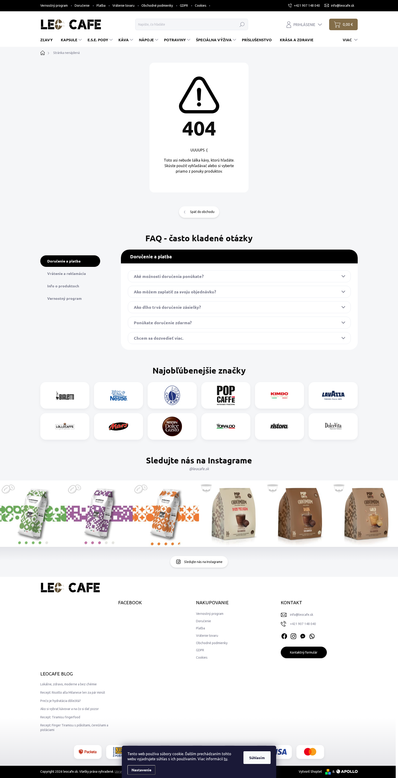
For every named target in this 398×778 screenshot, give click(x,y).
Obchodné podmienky (157, 5)
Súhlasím (257, 757)
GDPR (184, 5)
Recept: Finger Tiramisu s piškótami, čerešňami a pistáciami (74, 727)
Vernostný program (54, 5)
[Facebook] (284, 635)
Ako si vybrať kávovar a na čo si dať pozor (69, 709)
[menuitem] (48, 40)
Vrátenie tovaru (123, 5)
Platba (101, 5)
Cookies (200, 5)
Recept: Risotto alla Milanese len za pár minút (72, 692)
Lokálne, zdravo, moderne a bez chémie (68, 684)
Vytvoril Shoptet (310, 771)
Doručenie (82, 5)
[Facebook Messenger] (302, 635)
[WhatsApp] (311, 635)
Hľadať (242, 24)
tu (225, 759)
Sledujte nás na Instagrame (203, 562)
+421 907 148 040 (303, 624)
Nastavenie (141, 769)
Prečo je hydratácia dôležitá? (60, 701)
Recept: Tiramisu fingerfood (60, 717)
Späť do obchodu (202, 212)
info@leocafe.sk (301, 614)
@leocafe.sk (199, 469)
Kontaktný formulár (303, 652)
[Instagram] (293, 635)
